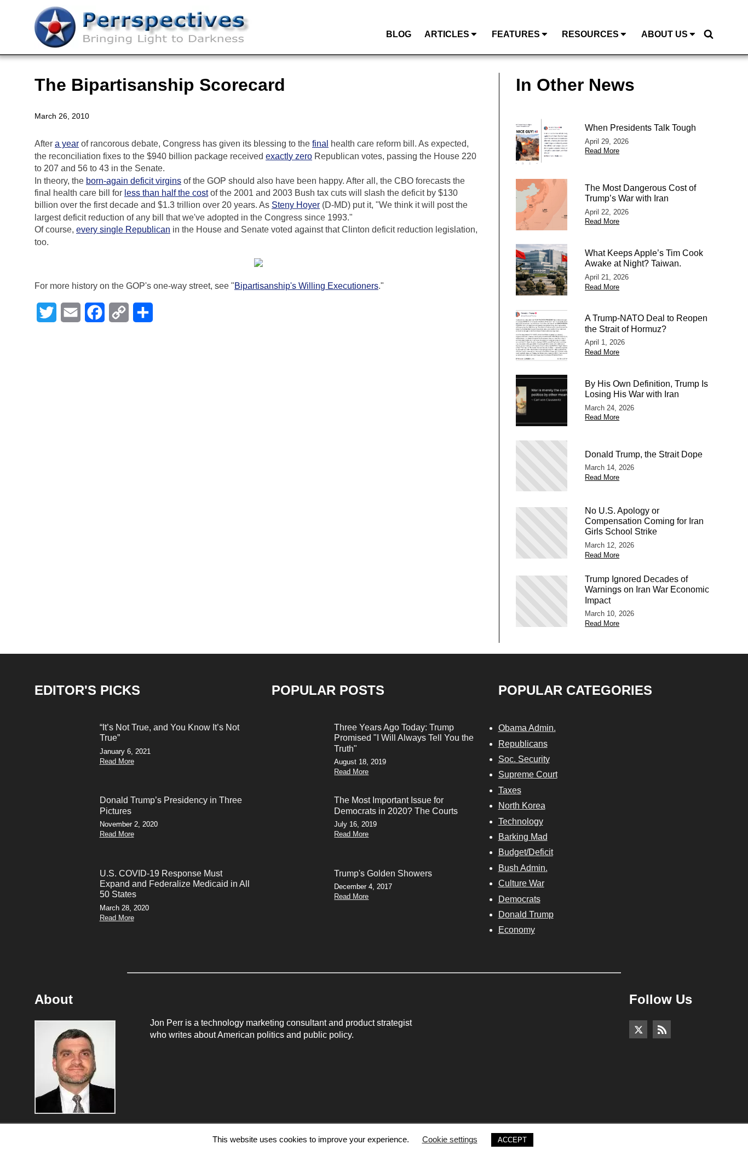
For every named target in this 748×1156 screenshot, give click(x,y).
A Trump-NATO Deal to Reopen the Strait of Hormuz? (646, 323)
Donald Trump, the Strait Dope (644, 454)
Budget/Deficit (525, 852)
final (320, 143)
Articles (446, 34)
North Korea (521, 805)
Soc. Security (524, 759)
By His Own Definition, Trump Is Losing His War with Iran (646, 389)
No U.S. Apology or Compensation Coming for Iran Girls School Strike (644, 521)
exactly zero (289, 156)
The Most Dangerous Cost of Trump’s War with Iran (640, 193)
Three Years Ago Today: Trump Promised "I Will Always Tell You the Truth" (404, 738)
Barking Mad (523, 836)
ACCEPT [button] (512, 1140)
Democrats (519, 899)
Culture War (521, 883)
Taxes (509, 790)
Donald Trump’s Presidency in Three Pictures (171, 805)
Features (516, 34)
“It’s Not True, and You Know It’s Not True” (169, 732)
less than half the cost (166, 192)
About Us (664, 34)
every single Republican (123, 229)
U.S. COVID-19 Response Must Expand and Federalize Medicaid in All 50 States (175, 884)
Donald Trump (526, 914)
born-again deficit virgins (133, 180)
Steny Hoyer (296, 205)
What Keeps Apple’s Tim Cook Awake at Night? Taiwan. (644, 258)
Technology (520, 821)
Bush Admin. (523, 868)
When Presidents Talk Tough (640, 127)
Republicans (523, 743)
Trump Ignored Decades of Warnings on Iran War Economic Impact (647, 589)
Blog (398, 34)
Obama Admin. (527, 728)
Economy (516, 929)
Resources (590, 34)
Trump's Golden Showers (383, 873)
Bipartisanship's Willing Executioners (306, 286)
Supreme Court (527, 774)
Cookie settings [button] (449, 1139)
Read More (602, 151)
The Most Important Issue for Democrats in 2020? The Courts (396, 805)
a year (67, 143)
